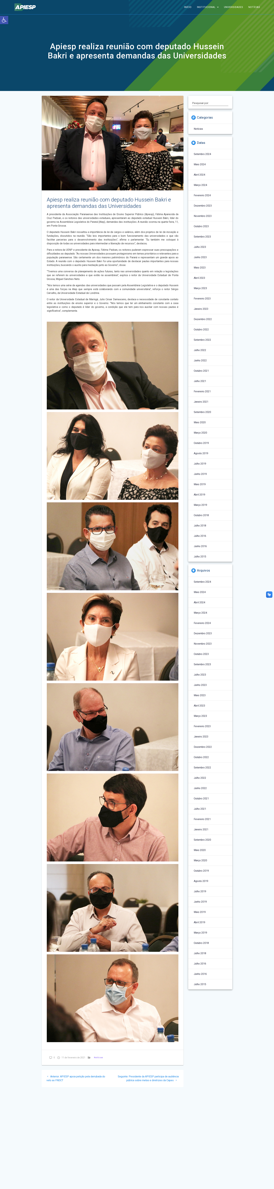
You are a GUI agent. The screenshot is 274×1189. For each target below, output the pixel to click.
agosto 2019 (201, 453)
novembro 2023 (203, 216)
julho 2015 (200, 556)
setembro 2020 (202, 412)
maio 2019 (200, 484)
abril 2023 (199, 277)
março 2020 (200, 432)
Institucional (206, 7)
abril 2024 (199, 174)
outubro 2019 (201, 443)
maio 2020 (200, 422)
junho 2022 (200, 360)
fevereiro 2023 (202, 298)
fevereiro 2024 (202, 195)
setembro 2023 (202, 236)
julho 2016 (200, 535)
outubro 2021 (201, 370)
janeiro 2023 (201, 308)
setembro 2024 (202, 154)
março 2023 (200, 288)
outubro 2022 (201, 329)
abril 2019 (199, 494)
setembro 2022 (202, 339)
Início (188, 7)
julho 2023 (200, 246)
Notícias (254, 7)
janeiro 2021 (201, 401)
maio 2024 (200, 164)
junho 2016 (200, 546)
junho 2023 (200, 257)
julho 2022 (200, 350)
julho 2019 (200, 463)
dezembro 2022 (203, 319)
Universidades (233, 7)
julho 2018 (200, 525)
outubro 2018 (201, 515)
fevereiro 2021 (202, 391)
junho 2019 (200, 474)
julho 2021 (200, 381)
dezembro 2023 (203, 205)
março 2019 (200, 504)
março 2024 (200, 185)
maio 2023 (200, 267)
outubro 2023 (201, 226)
